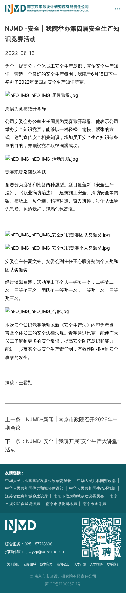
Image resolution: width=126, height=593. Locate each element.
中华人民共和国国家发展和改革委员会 (38, 480)
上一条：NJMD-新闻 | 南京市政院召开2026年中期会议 (61, 423)
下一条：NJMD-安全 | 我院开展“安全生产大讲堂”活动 (62, 445)
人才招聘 (96, 564)
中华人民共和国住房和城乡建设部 (34, 488)
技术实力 (46, 564)
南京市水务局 (94, 503)
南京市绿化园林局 (61, 503)
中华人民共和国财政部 (96, 480)
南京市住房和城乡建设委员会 (79, 496)
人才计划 (79, 564)
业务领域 (29, 564)
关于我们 (13, 564)
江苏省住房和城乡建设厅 (26, 496)
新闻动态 (63, 564)
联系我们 (113, 564)
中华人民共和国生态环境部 (92, 488)
